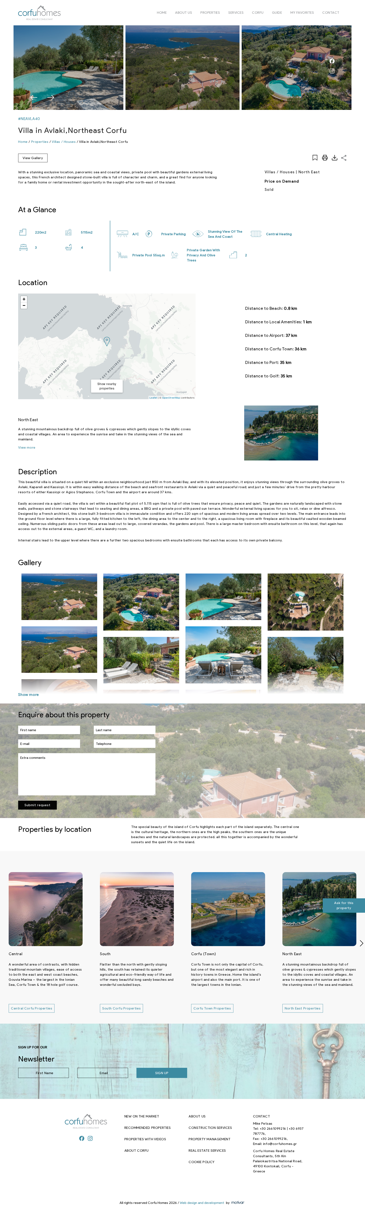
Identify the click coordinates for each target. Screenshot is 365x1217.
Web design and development (202, 1203)
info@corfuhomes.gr (280, 1144)
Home (162, 13)
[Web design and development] (237, 1203)
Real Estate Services (207, 1151)
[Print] (325, 158)
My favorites (302, 13)
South (14, 954)
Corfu (258, 13)
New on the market (141, 1116)
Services (236, 13)
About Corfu (136, 1151)
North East (201, 954)
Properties (210, 13)
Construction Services (210, 1128)
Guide (277, 13)
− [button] (24, 305)
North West (292, 954)
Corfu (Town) (112, 954)
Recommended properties (147, 1128)
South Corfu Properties (30, 1008)
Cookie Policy (202, 1162)
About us (183, 13)
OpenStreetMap (171, 397)
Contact (330, 13)
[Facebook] (82, 1139)
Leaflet (153, 397)
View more (26, 447)
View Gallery (33, 158)
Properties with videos (145, 1139)
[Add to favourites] (315, 158)
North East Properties (211, 1008)
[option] (182, 67)
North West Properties (303, 1008)
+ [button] (24, 299)
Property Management (209, 1139)
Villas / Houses (64, 142)
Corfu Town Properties (121, 1008)
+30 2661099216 (273, 1129)
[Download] (334, 158)
